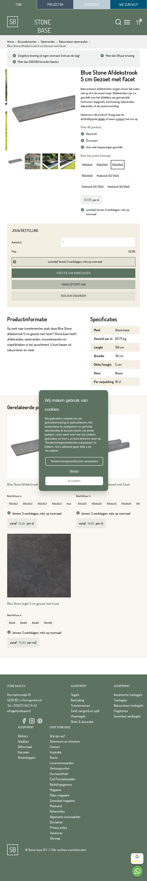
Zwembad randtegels (127, 716)
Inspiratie (55, 752)
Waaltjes (23, 741)
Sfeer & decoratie (82, 722)
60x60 (23, 622)
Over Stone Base (60, 727)
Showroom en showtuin (65, 741)
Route (54, 758)
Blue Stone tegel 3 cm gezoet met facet (33, 604)
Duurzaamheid (59, 774)
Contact (55, 747)
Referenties (57, 811)
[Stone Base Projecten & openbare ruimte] (55, 4)
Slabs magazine (59, 795)
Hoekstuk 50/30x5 (93, 186)
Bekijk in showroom (73, 296)
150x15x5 (87, 165)
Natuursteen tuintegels (128, 705)
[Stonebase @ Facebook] (24, 721)
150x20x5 (102, 165)
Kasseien (23, 752)
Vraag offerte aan (74, 284)
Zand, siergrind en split (85, 711)
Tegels (75, 695)
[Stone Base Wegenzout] (92, 4)
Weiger (74, 471)
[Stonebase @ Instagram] (32, 721)
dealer (101, 119)
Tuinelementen (80, 705)
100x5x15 (82, 503)
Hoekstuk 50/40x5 (119, 186)
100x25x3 (42, 503)
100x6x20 (97, 503)
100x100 (48, 622)
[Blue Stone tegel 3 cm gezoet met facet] (39, 565)
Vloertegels (78, 716)
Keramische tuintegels (128, 695)
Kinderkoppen (26, 758)
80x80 (35, 622)
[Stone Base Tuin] (18, 4)
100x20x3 (27, 503)
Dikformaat (25, 747)
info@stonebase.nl (19, 711)
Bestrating (77, 700)
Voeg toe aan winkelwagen (74, 273)
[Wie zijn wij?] (128, 4)
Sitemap (55, 838)
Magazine (55, 790)
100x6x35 (111, 503)
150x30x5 (117, 165)
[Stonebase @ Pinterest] (40, 721)
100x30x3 (57, 503)
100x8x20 (126, 503)
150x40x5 (87, 175)
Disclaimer (56, 822)
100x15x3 (13, 503)
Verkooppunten (60, 768)
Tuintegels (120, 700)
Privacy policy (58, 827)
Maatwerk (56, 806)
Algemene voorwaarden (65, 817)
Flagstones (121, 711)
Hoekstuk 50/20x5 (108, 175)
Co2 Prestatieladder (62, 779)
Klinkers (23, 736)
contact (120, 119)
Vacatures (56, 833)
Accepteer (74, 480)
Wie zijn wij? (57, 736)
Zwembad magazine (62, 801)
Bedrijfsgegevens (61, 784)
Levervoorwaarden (62, 763)
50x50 (12, 622)
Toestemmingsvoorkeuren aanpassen (74, 461)
